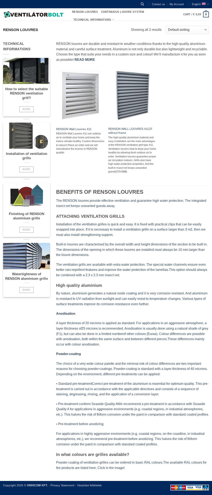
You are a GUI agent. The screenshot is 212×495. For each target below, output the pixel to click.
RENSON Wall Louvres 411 (74, 129)
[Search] (142, 4)
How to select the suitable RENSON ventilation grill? (26, 93)
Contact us (158, 4)
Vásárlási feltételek (89, 485)
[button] (196, 14)
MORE (26, 109)
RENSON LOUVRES (85, 11)
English (196, 4)
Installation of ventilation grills (26, 156)
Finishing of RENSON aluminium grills (26, 216)
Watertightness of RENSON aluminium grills (26, 276)
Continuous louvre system (122, 11)
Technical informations (92, 19)
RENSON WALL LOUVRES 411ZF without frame (130, 130)
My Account (177, 4)
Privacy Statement (62, 485)
